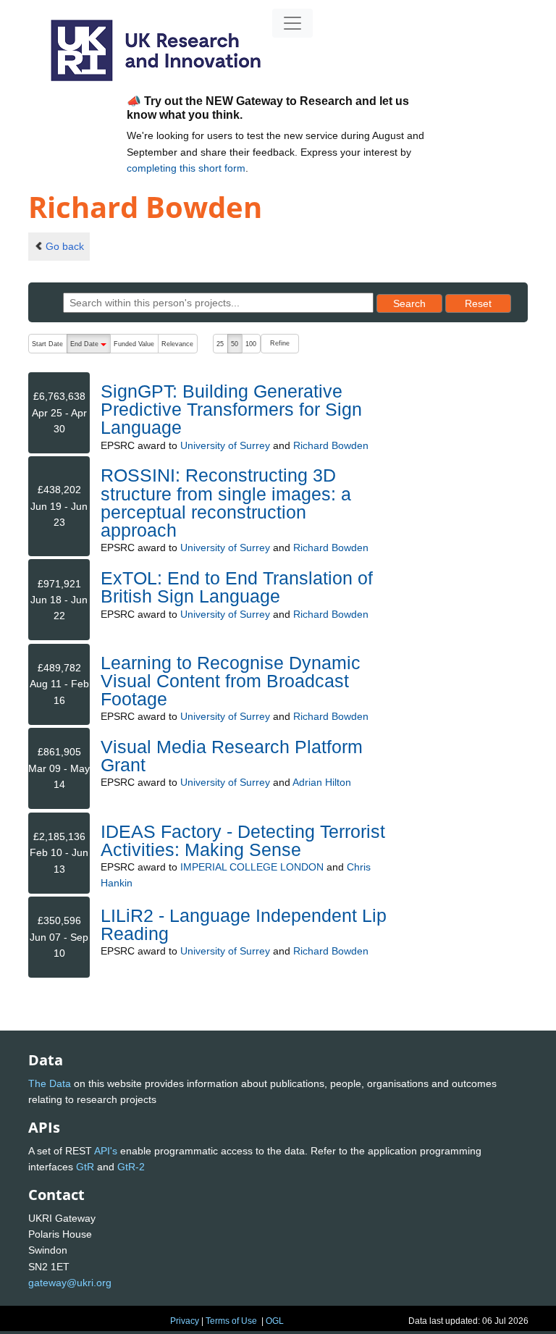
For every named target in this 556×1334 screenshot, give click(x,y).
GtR (85, 1167)
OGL (275, 1321)
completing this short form (186, 168)
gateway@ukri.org (69, 1282)
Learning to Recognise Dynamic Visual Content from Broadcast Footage (231, 681)
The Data (49, 1083)
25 (220, 344)
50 (234, 344)
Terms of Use (231, 1321)
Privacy (184, 1321)
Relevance (177, 344)
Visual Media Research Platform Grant (232, 756)
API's (105, 1151)
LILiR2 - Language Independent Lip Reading (244, 924)
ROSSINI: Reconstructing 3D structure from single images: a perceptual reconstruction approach (226, 502)
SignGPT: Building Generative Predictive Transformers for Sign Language (231, 409)
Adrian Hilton (321, 782)
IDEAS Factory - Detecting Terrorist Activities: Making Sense (243, 840)
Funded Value (134, 344)
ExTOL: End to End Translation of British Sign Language (237, 587)
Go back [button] (65, 246)
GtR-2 (131, 1167)
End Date (90, 346)
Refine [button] (280, 343)
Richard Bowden (330, 445)
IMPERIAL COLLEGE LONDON (252, 867)
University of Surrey (225, 445)
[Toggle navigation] (292, 23)
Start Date (47, 344)
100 (250, 344)
